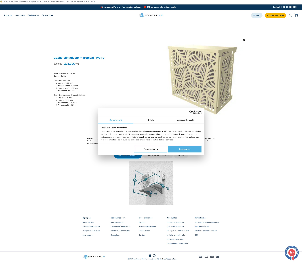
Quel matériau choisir (175, 226)
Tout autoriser (185, 149)
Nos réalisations (117, 222)
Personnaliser (149, 149)
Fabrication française (91, 226)
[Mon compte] (290, 15)
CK (158, 259)
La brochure (87, 235)
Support (257, 15)
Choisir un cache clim (175, 222)
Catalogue (20, 15)
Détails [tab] (151, 120)
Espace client (144, 231)
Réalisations (33, 15)
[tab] (128, 155)
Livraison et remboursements (207, 222)
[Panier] (296, 15)
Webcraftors (171, 259)
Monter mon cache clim (120, 231)
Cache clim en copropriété (177, 243)
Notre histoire (88, 222)
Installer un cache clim (176, 235)
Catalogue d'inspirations (120, 226)
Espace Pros (47, 15)
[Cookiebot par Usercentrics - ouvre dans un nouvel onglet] (191, 112)
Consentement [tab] (115, 120)
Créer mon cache (277, 15)
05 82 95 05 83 (290, 7)
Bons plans (115, 235)
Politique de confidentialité (206, 231)
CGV (196, 235)
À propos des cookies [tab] (186, 120)
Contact (276, 7)
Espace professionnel (147, 226)
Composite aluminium (91, 231)
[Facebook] (150, 255)
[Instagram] (154, 255)
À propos (8, 15)
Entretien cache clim (175, 239)
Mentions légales (202, 226)
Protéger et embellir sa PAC (178, 231)
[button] (244, 40)
